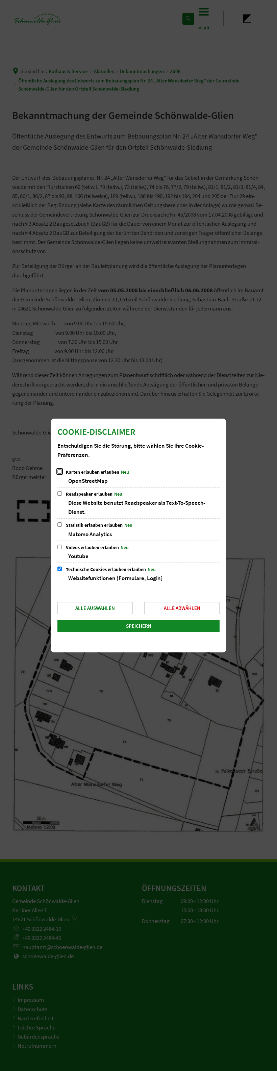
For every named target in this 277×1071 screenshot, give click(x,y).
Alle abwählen (182, 608)
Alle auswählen (95, 608)
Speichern (138, 626)
